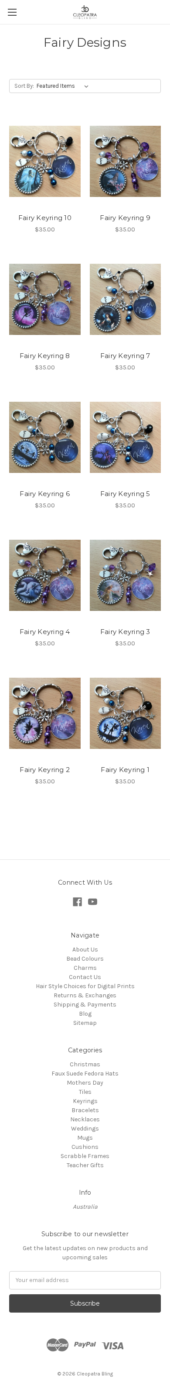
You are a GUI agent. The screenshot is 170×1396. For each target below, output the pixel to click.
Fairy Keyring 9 (125, 218)
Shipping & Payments (85, 1004)
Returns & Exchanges (85, 995)
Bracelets (85, 1110)
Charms (85, 968)
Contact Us (85, 977)
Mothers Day (85, 1082)
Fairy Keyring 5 (125, 493)
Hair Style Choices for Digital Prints (85, 986)
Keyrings (85, 1101)
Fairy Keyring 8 (45, 356)
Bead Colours (85, 958)
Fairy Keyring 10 (44, 218)
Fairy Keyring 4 (45, 631)
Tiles (85, 1092)
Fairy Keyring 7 (125, 356)
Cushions (85, 1147)
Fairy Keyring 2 (45, 769)
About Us (85, 949)
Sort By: (24, 86)
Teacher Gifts (85, 1165)
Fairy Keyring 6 (45, 493)
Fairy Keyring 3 (125, 631)
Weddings (85, 1128)
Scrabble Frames (85, 1156)
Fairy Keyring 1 (125, 769)
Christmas (85, 1064)
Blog (85, 1013)
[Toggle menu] (12, 12)
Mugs (85, 1137)
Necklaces (85, 1119)
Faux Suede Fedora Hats (85, 1073)
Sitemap (85, 1023)
